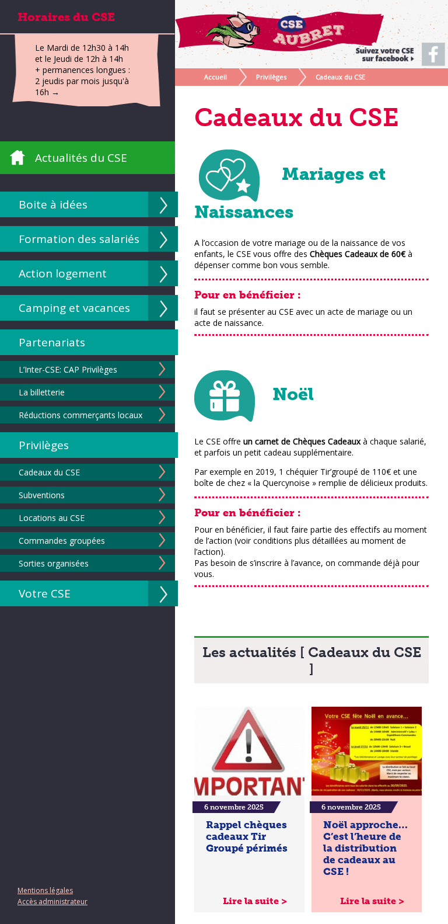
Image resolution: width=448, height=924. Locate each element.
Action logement (63, 273)
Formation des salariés (79, 238)
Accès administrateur (53, 901)
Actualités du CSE (81, 157)
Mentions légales (45, 890)
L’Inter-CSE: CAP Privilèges (68, 369)
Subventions (42, 495)
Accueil (215, 76)
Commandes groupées (62, 540)
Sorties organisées (54, 563)
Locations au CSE (52, 517)
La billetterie (42, 392)
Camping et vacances (74, 307)
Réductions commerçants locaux (80, 415)
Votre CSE (45, 593)
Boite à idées (53, 204)
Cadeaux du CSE (49, 472)
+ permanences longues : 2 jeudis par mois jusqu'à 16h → (82, 81)
